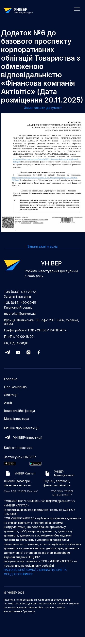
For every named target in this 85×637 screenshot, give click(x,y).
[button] (75, 10)
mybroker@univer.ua (20, 314)
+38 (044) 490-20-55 (20, 292)
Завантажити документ (43, 107)
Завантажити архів (42, 246)
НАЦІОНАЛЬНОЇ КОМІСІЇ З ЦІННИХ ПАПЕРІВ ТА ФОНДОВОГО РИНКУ (35, 572)
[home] (20, 10)
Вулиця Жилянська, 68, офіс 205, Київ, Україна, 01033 (41, 322)
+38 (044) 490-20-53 (20, 303)
